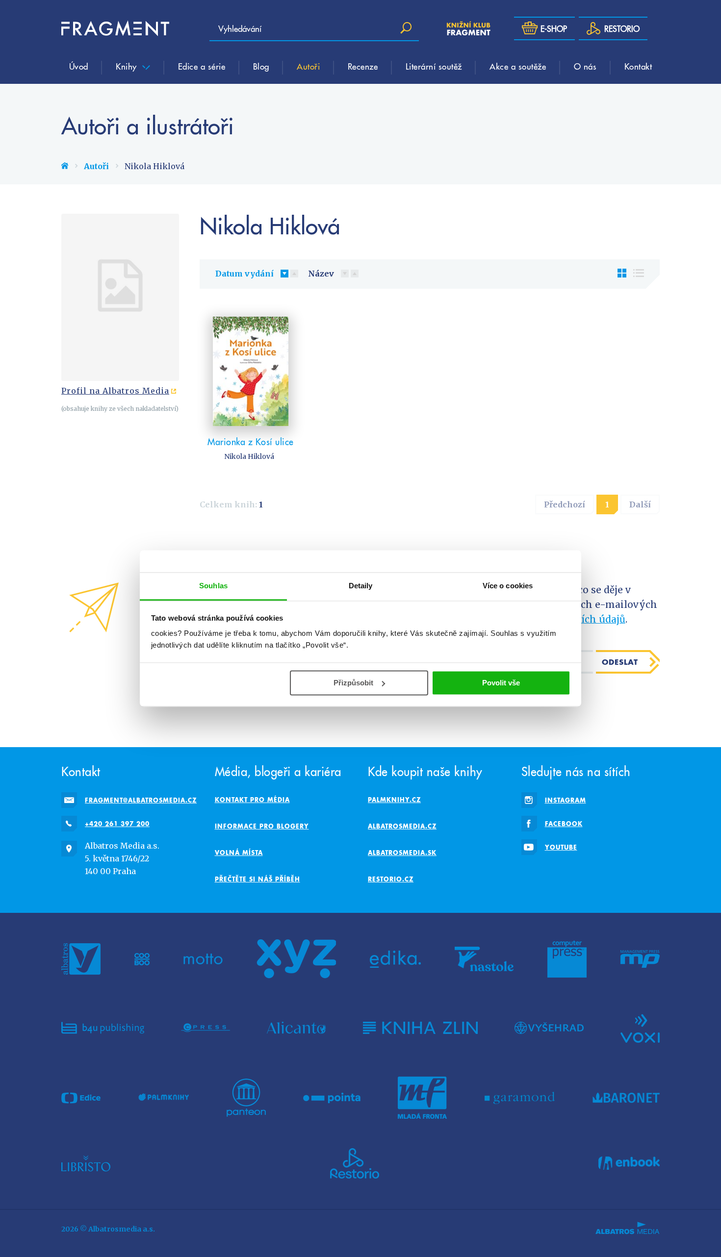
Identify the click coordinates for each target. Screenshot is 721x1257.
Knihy (127, 66)
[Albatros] (81, 959)
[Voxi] (640, 1027)
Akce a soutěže (517, 66)
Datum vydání (244, 273)
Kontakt (638, 66)
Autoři (308, 66)
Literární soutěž (434, 66)
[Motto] (203, 959)
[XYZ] (296, 959)
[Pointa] (331, 1097)
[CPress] (205, 1027)
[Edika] (395, 959)
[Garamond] (519, 1097)
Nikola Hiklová (249, 456)
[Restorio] (354, 1163)
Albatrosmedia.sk (402, 852)
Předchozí (564, 504)
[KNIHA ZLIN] (420, 1027)
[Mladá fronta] (422, 1097)
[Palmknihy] (164, 1097)
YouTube (561, 847)
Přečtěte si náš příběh (257, 879)
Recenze (363, 66)
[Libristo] (86, 1163)
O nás (585, 66)
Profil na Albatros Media (115, 391)
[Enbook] (629, 1163)
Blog (261, 66)
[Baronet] (626, 1097)
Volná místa (239, 852)
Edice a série (202, 66)
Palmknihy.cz (394, 799)
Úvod (78, 66)
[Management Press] (640, 959)
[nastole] (484, 959)
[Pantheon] (246, 1097)
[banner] (115, 28)
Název (321, 273)
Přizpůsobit (353, 683)
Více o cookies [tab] (508, 585)
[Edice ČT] (81, 1097)
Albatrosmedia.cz (402, 826)
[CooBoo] (142, 959)
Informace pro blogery (262, 826)
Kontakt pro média (252, 799)
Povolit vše (501, 683)
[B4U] (103, 1027)
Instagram (565, 800)
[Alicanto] (296, 1027)
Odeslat (620, 661)
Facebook (564, 823)
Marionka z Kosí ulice (250, 441)
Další (640, 504)
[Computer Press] (567, 959)
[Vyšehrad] (549, 1027)
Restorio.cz (390, 879)
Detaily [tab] (361, 585)
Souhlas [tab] (213, 585)
